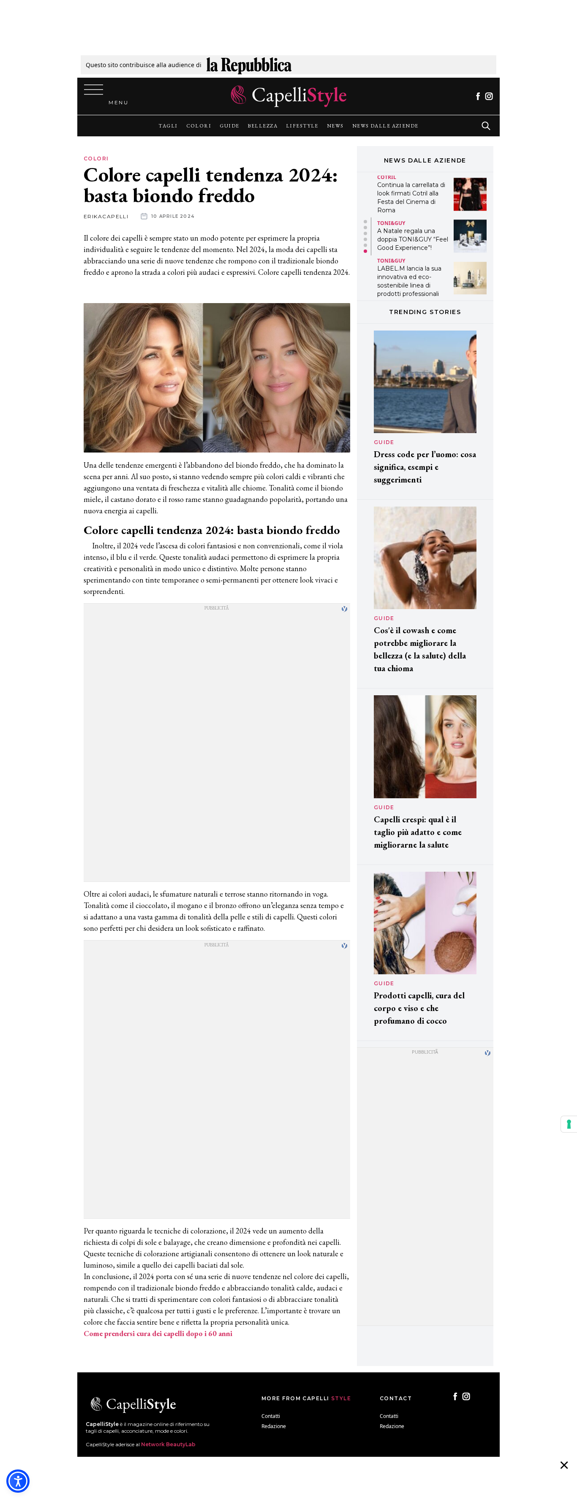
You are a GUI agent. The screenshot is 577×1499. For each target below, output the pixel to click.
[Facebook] (478, 96)
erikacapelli (106, 216)
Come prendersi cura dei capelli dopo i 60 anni (158, 1333)
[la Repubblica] (249, 64)
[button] (365, 221)
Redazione (273, 1426)
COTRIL (386, 177)
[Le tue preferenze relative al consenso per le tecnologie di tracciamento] (569, 1124)
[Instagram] (489, 96)
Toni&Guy (391, 223)
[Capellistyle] (288, 96)
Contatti (270, 1416)
